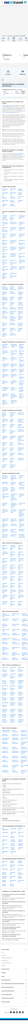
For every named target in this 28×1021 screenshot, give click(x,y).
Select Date (23, 92)
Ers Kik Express (6, 89)
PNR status (19, 110)
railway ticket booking (19, 153)
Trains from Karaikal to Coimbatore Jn (11, 820)
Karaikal (17, 93)
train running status (11, 112)
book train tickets (8, 105)
